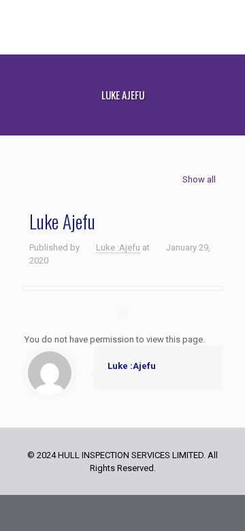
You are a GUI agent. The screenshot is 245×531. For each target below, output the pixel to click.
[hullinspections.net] (122, 27)
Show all (199, 179)
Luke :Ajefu (118, 247)
